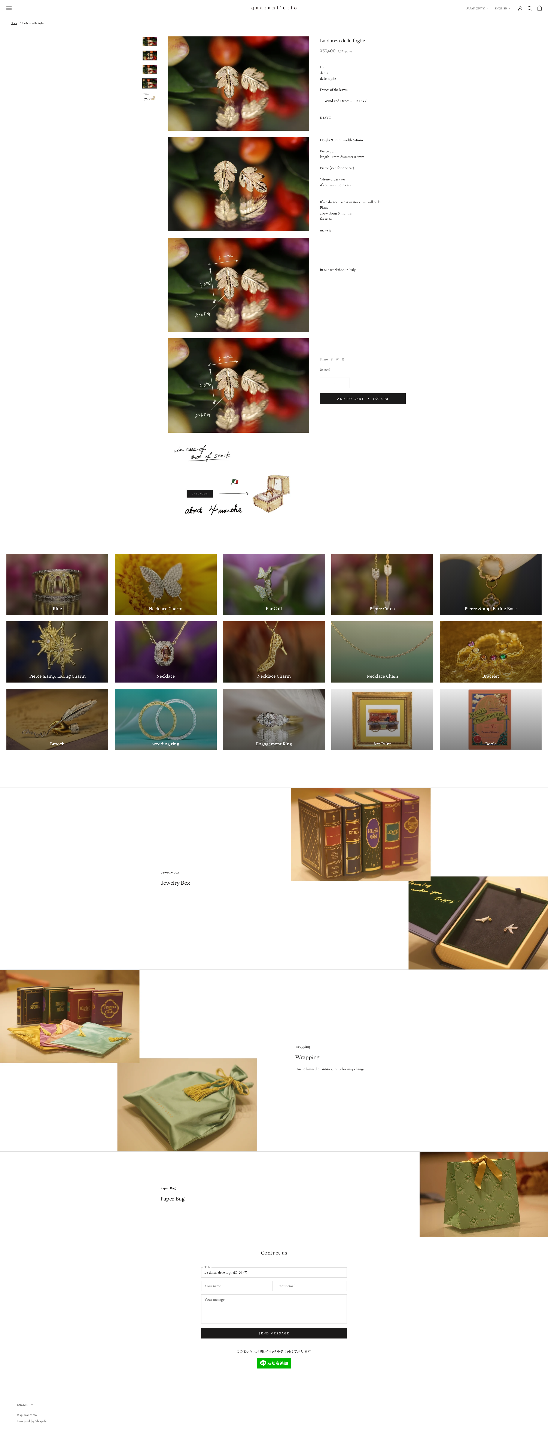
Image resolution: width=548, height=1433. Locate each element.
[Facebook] (332, 359)
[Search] (530, 8)
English (501, 8)
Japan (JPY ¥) (475, 8)
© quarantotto (27, 1414)
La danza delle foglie (32, 23)
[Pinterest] (343, 359)
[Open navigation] (9, 8)
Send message (274, 1333)
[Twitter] (337, 359)
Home (14, 23)
